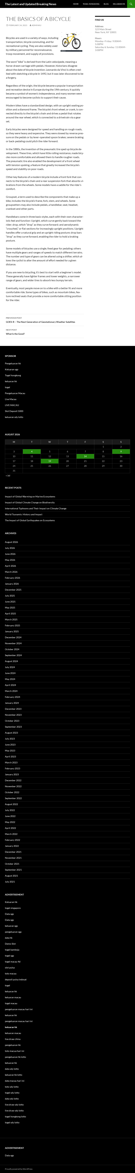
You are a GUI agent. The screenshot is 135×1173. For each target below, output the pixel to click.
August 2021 (11, 875)
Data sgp (9, 913)
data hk (8, 937)
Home (76, 4)
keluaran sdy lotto (14, 417)
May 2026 (10, 559)
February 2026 (12, 577)
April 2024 (10, 685)
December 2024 (13, 637)
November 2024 (13, 643)
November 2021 (13, 857)
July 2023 (10, 738)
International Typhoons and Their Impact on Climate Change (35, 508)
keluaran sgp (11, 925)
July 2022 (10, 810)
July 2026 (10, 548)
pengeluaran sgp (13, 931)
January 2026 (12, 583)
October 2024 (12, 649)
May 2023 (10, 750)
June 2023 (10, 744)
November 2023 (13, 714)
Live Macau (10, 399)
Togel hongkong (13, 375)
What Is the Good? (15, 332)
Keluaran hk (11, 902)
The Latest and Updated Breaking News (30, 4)
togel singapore (13, 908)
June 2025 (10, 601)
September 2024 (13, 655)
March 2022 (11, 834)
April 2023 (10, 756)
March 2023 (11, 762)
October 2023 (12, 720)
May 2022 (10, 822)
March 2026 (11, 571)
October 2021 (12, 863)
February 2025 (12, 625)
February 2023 (12, 768)
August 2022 (11, 804)
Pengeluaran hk (13, 363)
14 (85, 456)
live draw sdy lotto (14, 1110)
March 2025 (11, 619)
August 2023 (11, 732)
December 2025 (13, 589)
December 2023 (13, 708)
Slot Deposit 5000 (14, 411)
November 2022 (13, 786)
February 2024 (12, 696)
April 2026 (10, 565)
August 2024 (11, 661)
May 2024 (10, 679)
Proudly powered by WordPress (18, 1169)
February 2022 (12, 839)
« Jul (8, 475)
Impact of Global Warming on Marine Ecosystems (30, 496)
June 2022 (10, 816)
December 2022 (13, 780)
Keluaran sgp (11, 369)
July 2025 (10, 595)
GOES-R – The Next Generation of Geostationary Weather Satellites (40, 320)
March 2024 (11, 691)
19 (49, 461)
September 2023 (13, 726)
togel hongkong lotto (15, 1116)
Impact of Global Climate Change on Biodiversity (30, 502)
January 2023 (12, 774)
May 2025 (10, 607)
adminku (36, 25)
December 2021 (13, 851)
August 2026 (11, 542)
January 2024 (12, 702)
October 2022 (12, 792)
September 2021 (13, 869)
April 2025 (10, 613)
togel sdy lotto (12, 1122)
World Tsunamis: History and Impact (23, 514)
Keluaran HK (119, 4)
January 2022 (12, 845)
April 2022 (10, 828)
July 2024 (10, 667)
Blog (106, 4)
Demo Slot (10, 943)
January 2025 (12, 631)
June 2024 (10, 673)
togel (7, 387)
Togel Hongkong (91, 4)
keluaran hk (11, 381)
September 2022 (13, 798)
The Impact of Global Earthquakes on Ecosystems (30, 520)
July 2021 (10, 881)
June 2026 (10, 553)
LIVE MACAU (12, 405)
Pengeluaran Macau (15, 393)
